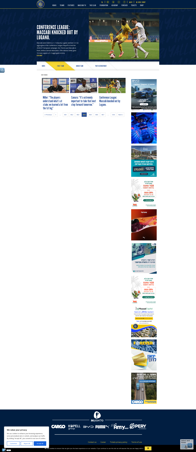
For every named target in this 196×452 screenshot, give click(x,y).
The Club (93, 5)
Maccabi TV (82, 5)
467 (102, 115)
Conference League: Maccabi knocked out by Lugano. (109, 101)
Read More (39, 55)
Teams (62, 5)
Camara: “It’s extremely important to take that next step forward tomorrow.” (83, 101)
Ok (148, 448)
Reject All (27, 443)
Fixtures (71, 5)
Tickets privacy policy (118, 442)
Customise (13, 443)
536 (113, 115)
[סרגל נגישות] (4, 450)
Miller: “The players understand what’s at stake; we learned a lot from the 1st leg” (55, 103)
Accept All (40, 443)
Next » (120, 115)
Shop (142, 5)
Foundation (104, 5)
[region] (26, 437)
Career (103, 442)
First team (60, 66)
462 (71, 115)
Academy (114, 5)
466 (96, 115)
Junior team (79, 66)
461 (65, 115)
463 (78, 115)
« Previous (48, 115)
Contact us (92, 442)
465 (90, 115)
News (54, 5)
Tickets (134, 5)
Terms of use (136, 442)
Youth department (101, 66)
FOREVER (124, 5)
